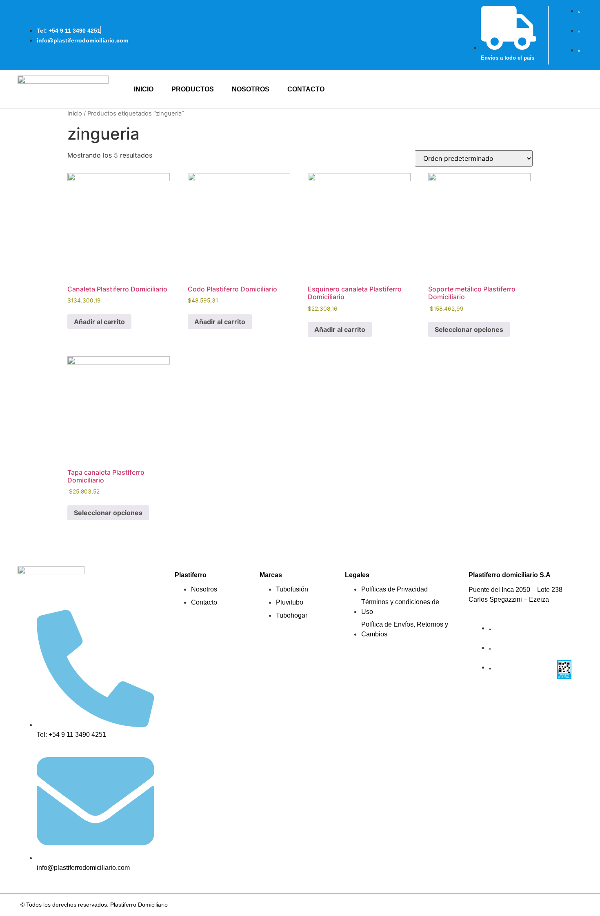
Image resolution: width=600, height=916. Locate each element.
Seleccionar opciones (469, 329)
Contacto (305, 89)
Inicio (143, 89)
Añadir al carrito (99, 322)
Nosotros (250, 89)
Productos (192, 89)
